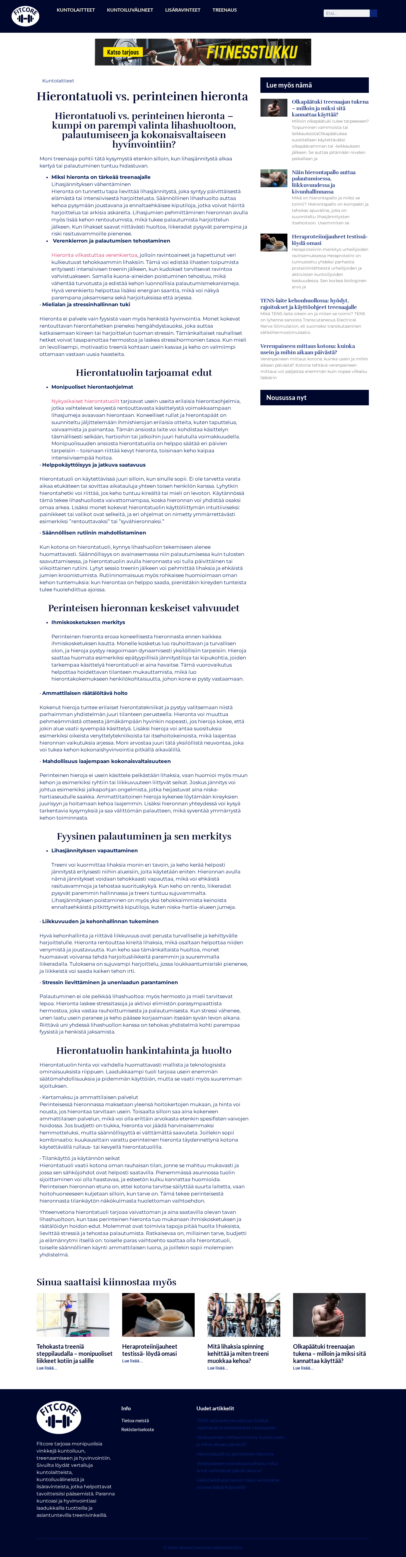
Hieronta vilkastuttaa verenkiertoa (94, 255)
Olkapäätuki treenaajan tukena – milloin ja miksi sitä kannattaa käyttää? (330, 108)
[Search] (373, 13)
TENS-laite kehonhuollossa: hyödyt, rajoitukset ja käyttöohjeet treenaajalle (308, 303)
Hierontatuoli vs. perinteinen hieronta (235, 1453)
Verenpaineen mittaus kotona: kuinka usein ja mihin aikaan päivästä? (307, 349)
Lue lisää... (47, 1368)
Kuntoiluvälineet (130, 9)
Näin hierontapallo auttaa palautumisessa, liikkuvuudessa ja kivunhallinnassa (323, 182)
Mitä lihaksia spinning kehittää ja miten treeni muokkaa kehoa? (238, 1353)
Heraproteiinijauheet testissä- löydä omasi (330, 239)
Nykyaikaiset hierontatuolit (85, 401)
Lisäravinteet (183, 9)
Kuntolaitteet (76, 9)
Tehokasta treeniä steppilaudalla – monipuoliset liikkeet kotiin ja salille (75, 1353)
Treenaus (225, 9)
